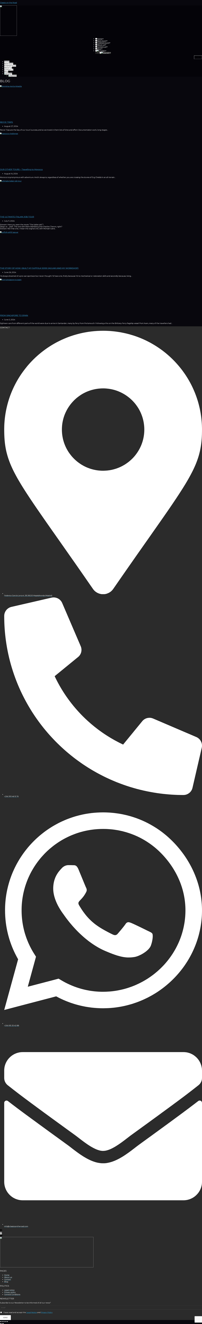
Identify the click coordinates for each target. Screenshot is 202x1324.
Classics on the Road (8, 3)
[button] (198, 57)
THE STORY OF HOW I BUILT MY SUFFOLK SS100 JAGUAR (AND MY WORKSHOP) (39, 268)
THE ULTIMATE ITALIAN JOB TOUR (17, 217)
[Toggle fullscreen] (5, 1321)
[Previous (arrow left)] (1, 1323)
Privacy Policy (46, 1312)
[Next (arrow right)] (3, 1323)
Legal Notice (31, 1312)
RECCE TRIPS (6, 122)
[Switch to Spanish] (105, 53)
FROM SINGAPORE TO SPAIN (14, 315)
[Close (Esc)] (1, 1321)
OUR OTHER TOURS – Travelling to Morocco (21, 169)
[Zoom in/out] (7, 1321)
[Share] (3, 1321)
